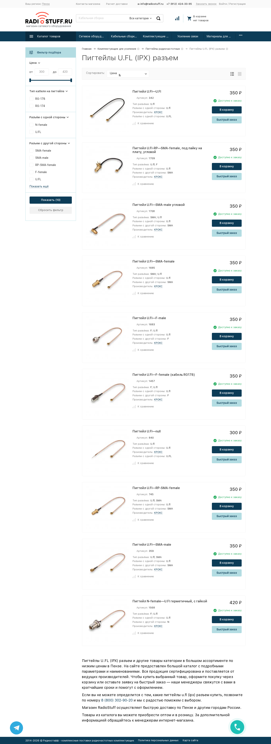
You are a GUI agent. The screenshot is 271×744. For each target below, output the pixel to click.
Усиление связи (187, 36)
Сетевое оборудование (93, 36)
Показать (48, 200)
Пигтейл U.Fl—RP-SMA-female (156, 488)
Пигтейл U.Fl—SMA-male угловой (159, 205)
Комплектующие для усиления (157, 36)
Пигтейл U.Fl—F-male (149, 318)
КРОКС (158, 112)
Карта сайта (190, 740)
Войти (223, 3)
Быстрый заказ (227, 119)
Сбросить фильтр (50, 210)
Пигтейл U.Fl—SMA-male (152, 544)
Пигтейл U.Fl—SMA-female (154, 261)
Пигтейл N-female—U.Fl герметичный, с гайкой (170, 601)
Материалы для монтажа (221, 36)
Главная (86, 48)
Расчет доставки (117, 3)
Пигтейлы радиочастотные (163, 48)
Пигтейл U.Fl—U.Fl (147, 91)
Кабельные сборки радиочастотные (125, 36)
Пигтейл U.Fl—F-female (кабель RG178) (164, 375)
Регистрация (237, 3)
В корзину (227, 109)
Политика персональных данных (158, 740)
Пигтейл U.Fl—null (147, 431)
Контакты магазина (88, 3)
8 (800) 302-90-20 (117, 700)
